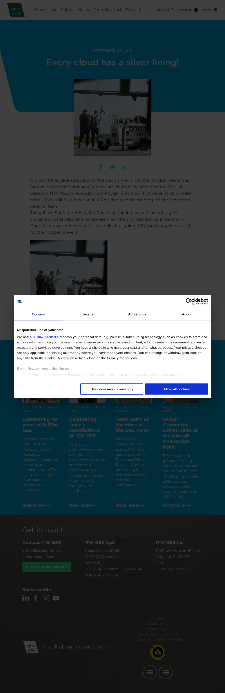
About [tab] (187, 314)
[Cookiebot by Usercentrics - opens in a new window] (189, 301)
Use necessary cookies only (112, 389)
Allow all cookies (176, 389)
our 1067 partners (44, 337)
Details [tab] (87, 314)
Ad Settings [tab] (137, 314)
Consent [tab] (38, 314)
